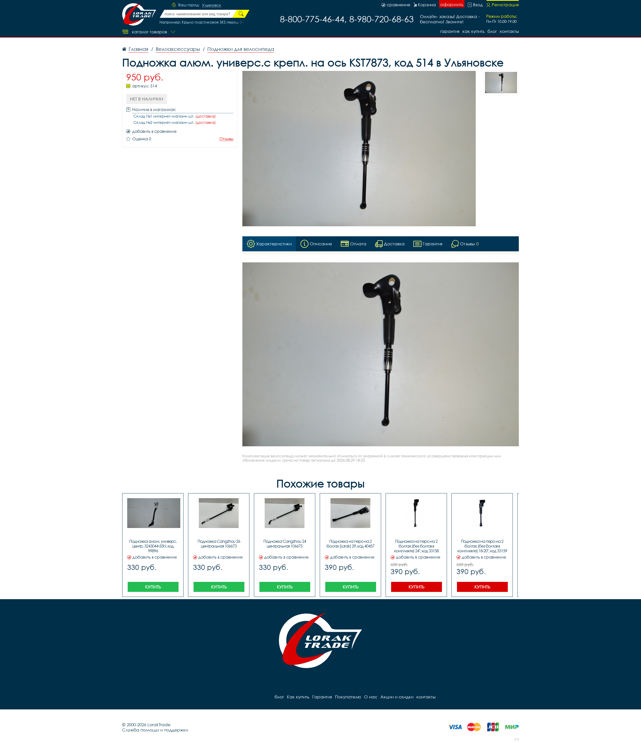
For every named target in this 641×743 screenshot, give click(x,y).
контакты (509, 31)
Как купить (473, 31)
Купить (153, 586)
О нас (370, 696)
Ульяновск (211, 5)
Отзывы (226, 139)
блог (492, 31)
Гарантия (449, 31)
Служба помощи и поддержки (155, 729)
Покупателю (348, 696)
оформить (451, 4)
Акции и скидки (396, 696)
